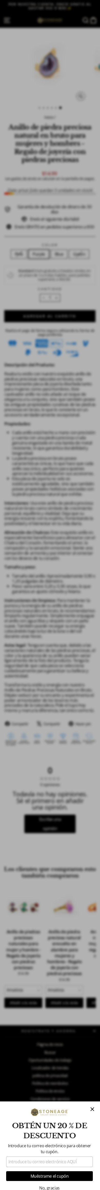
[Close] (92, 1109)
